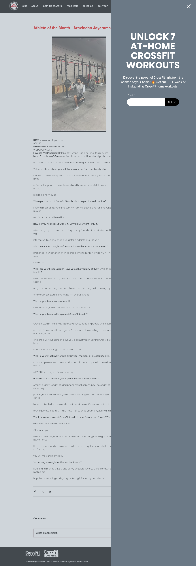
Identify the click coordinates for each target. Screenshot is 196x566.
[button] (189, 6)
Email (130, 95)
